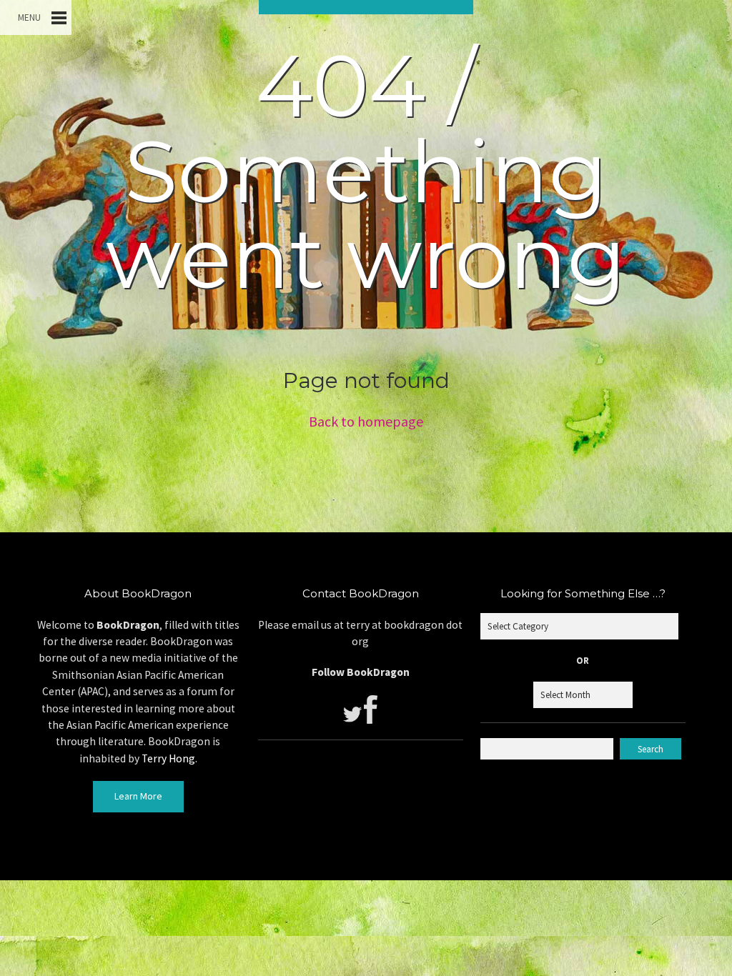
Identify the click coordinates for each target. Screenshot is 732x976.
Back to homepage (366, 421)
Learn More (138, 796)
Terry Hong (168, 758)
